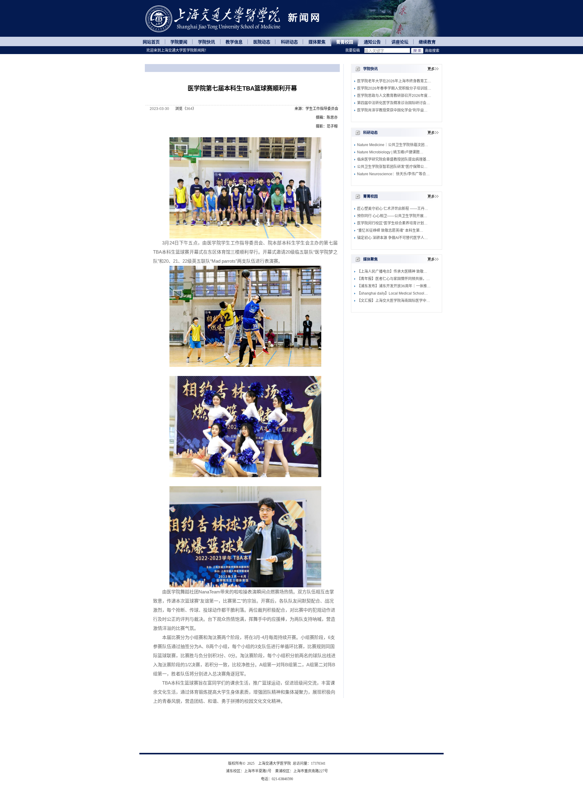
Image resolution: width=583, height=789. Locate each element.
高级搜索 (432, 51)
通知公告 (372, 42)
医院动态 (261, 42)
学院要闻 (178, 42)
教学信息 (234, 42)
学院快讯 (206, 42)
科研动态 (289, 42)
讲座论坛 (399, 42)
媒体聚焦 (317, 42)
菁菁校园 (344, 42)
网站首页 (151, 42)
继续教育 (427, 42)
